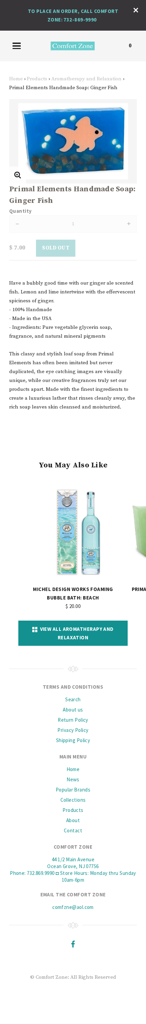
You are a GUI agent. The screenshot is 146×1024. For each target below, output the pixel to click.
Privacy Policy (72, 730)
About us (73, 709)
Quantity (20, 211)
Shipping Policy (73, 740)
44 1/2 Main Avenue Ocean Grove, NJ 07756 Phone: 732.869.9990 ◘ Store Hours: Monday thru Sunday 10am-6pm (73, 869)
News (73, 779)
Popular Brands (73, 789)
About (73, 820)
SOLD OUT (55, 248)
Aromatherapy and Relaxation (86, 79)
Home (16, 79)
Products (37, 79)
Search (73, 699)
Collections (73, 800)
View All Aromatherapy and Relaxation (76, 633)
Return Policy (73, 720)
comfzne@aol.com (73, 907)
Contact (73, 830)
